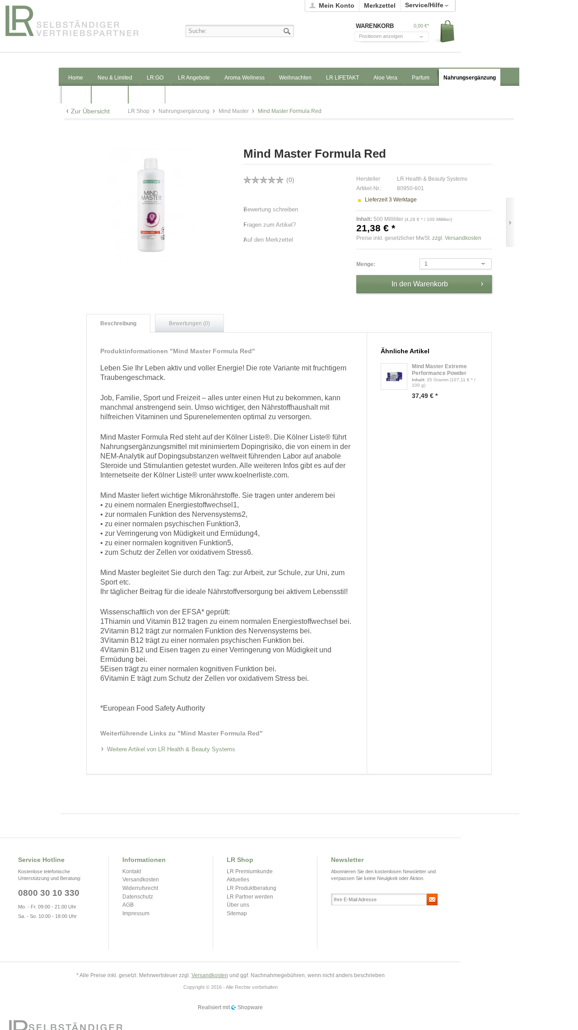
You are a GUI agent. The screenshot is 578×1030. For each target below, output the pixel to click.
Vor (510, 222)
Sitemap (237, 913)
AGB (128, 905)
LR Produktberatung (251, 888)
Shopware (250, 1007)
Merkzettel (380, 5)
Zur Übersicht (90, 111)
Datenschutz (137, 897)
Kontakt (131, 871)
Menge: (365, 264)
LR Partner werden (250, 897)
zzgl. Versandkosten (456, 238)
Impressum (135, 913)
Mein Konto (336, 5)
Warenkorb (444, 31)
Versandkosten (140, 879)
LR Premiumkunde (250, 871)
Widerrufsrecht (140, 888)
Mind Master (234, 111)
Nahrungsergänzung (184, 111)
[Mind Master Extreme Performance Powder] (394, 376)
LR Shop (81, 20)
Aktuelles (238, 879)
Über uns (238, 905)
